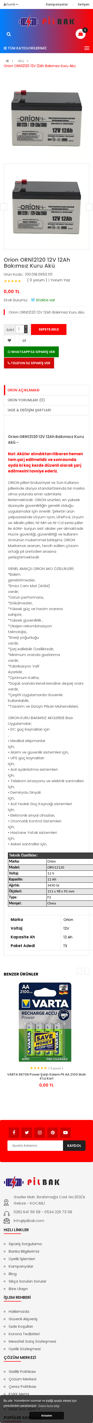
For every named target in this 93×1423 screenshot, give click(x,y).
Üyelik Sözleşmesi (25, 1348)
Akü (21, 61)
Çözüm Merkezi (22, 1379)
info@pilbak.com (29, 1220)
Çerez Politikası (22, 1386)
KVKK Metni (19, 1394)
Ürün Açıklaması (23, 390)
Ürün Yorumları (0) (26, 400)
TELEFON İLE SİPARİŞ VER (30, 363)
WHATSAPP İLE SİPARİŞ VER (32, 351)
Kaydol (74, 1145)
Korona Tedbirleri (24, 1333)
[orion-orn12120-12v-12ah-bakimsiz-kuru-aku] (46, 206)
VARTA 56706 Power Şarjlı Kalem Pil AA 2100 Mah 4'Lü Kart (46, 1076)
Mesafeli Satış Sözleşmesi (32, 1341)
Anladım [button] (46, 1415)
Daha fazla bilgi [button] (49, 1406)
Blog (13, 1273)
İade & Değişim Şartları (29, 410)
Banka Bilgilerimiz (24, 1251)
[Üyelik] (17, 4)
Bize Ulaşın (18, 1288)
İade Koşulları (21, 1326)
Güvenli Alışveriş (23, 1318)
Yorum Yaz (60, 280)
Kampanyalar (21, 1266)
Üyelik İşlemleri (22, 1258)
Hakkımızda (19, 1311)
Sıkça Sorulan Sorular (27, 1281)
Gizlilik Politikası (22, 1371)
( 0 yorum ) (37, 280)
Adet (10, 329)
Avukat (78, 1130)
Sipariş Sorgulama (25, 1243)
